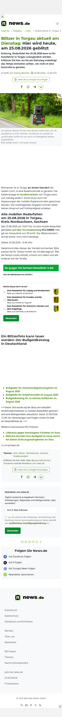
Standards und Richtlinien (19, 621)
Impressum (11, 610)
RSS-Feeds (10, 651)
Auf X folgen (15, 562)
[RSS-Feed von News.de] (40, 705)
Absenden (11, 318)
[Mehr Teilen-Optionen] (41, 87)
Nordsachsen (32, 453)
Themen (9, 657)
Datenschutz (11, 615)
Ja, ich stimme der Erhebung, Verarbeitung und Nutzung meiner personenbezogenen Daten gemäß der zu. (30, 520)
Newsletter (11, 642)
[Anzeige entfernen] (60, 707)
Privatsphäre (12, 683)
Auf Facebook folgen (19, 556)
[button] (31, 79)
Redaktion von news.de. (33, 463)
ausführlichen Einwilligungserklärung (27, 523)
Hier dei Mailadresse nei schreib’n (18, 274)
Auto (15, 453)
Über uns (10, 636)
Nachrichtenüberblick (16, 662)
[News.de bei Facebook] (31, 705)
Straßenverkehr (20, 456)
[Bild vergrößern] (59, 95)
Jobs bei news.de (14, 672)
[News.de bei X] (35, 705)
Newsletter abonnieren (21, 574)
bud (3, 445)
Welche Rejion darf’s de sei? (16, 286)
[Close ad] (2, 16)
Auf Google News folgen (21, 568)
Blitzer (22, 453)
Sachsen (44, 453)
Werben (9, 630)
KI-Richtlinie (11, 677)
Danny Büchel (21, 72)
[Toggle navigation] (57, 23)
